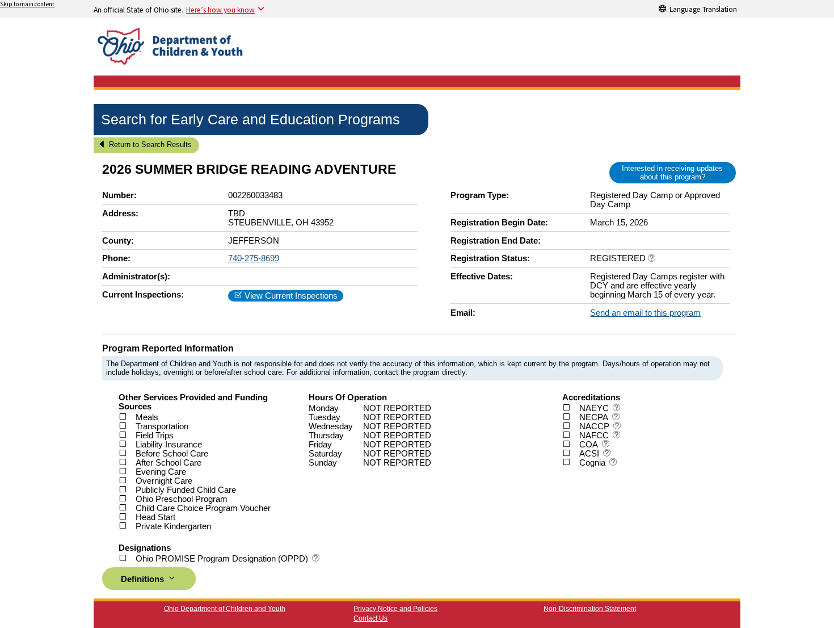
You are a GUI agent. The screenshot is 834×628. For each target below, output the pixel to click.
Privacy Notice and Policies (395, 609)
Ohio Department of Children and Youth (224, 609)
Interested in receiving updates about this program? (672, 172)
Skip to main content (27, 4)
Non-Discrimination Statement (590, 609)
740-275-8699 (253, 258)
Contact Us (370, 618)
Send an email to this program (645, 312)
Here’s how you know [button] (220, 10)
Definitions (143, 579)
